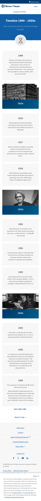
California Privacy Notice (20, 471)
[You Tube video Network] (22, 459)
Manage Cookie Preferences (15, 497)
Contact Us (20, 454)
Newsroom (20, 428)
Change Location (35, 2)
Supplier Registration (20, 442)
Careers (20, 432)
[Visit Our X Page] (18, 459)
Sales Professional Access (19, 437)
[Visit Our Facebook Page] (13, 459)
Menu (36, 6)
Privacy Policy (7, 471)
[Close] (36, 475)
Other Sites (19, 446)
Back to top (20, 417)
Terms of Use (28, 493)
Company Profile (19, 12)
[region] (20, 487)
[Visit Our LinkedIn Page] (27, 459)
